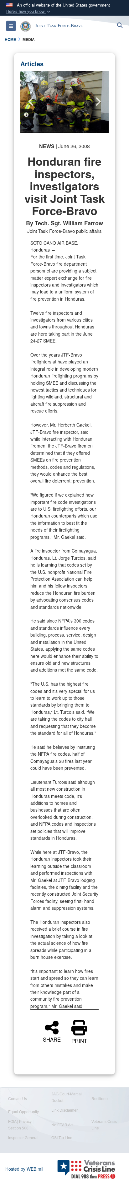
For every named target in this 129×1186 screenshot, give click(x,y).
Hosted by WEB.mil (24, 1169)
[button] (28, 11)
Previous (31, 101)
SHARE (52, 1039)
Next (97, 101)
